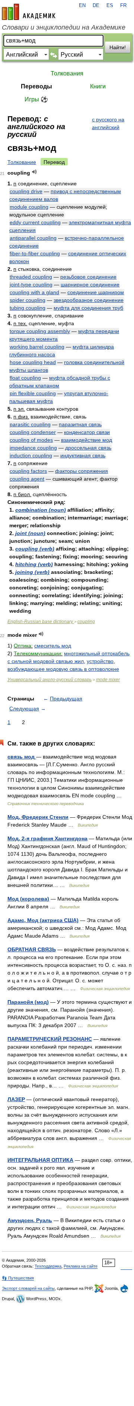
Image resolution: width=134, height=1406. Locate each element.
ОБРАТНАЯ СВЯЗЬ (31, 949)
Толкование (21, 162)
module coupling (29, 207)
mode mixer (108, 679)
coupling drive (26, 191)
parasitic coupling (30, 424)
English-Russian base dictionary (40, 621)
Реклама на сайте (81, 1266)
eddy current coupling (35, 222)
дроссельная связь (88, 448)
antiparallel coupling (33, 238)
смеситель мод (52, 646)
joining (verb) (32, 572)
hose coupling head (33, 362)
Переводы (36, 86)
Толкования (67, 73)
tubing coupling (27, 308)
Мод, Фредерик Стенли (37, 817)
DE (96, 5)
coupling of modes (31, 440)
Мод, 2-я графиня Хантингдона (47, 838)
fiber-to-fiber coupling (35, 253)
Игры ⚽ (36, 99)
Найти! (117, 47)
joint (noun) (30, 533)
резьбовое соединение (88, 277)
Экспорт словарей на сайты (28, 1288)
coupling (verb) (34, 549)
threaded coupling (31, 277)
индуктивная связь (82, 455)
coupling (86, 621)
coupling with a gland (34, 292)
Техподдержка (48, 1266)
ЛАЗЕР (16, 1099)
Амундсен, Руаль (29, 1220)
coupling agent (27, 479)
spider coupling (27, 300)
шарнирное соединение (90, 284)
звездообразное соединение (89, 300)
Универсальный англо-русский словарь (49, 679)
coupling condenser (33, 432)
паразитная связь (80, 424)
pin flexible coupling (33, 393)
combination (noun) (40, 510)
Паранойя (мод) (28, 1002)
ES (109, 5)
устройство (100, 661)
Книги (98, 86)
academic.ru (28, 12)
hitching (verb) (34, 564)
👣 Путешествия (18, 1278)
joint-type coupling (31, 284)
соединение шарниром (95, 292)
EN (82, 5)
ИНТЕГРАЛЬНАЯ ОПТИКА (40, 1160)
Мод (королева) (28, 899)
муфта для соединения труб (88, 308)
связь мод (21, 757)
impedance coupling (33, 448)
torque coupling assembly (40, 331)
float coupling (25, 378)
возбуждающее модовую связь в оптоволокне (63, 669)
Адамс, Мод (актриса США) (43, 920)
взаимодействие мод (86, 440)
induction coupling (31, 455)
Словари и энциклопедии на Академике (63, 27)
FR (123, 5)
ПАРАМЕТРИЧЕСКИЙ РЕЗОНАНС (49, 1039)
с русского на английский (108, 123)
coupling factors (28, 471)
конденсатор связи (87, 432)
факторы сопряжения (81, 471)
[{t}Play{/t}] (34, 172)
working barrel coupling (37, 347)
